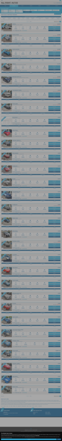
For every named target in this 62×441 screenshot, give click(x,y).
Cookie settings (58, 439)
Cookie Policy (37, 435)
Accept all (29, 439)
